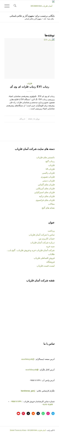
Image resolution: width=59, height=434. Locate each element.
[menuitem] (14, 6)
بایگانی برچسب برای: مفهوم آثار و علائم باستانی (32, 15)
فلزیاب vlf (50, 168)
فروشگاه (51, 261)
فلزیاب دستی (48, 180)
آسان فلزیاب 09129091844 (36, 430)
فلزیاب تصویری (48, 176)
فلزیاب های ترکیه (47, 196)
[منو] (7, 6)
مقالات (51, 203)
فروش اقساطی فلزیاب (44, 257)
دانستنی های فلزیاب (45, 157)
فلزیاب (29, 83)
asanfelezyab (31, 369)
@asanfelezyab (27, 359)
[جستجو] (14, 6)
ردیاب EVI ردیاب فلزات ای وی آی (29, 86)
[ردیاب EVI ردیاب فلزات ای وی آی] (29, 58)
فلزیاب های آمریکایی (45, 188)
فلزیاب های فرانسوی (45, 199)
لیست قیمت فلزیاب (46, 265)
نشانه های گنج (48, 207)
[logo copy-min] (34, 6)
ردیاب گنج (50, 161)
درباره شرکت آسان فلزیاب (42, 242)
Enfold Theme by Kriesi (18, 430)
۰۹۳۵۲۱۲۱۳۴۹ (15, 401)
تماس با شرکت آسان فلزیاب (42, 234)
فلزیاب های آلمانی (46, 184)
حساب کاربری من (47, 238)
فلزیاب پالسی (48, 172)
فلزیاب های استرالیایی (44, 192)
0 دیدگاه (22, 119)
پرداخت (51, 230)
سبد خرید (50, 246)
